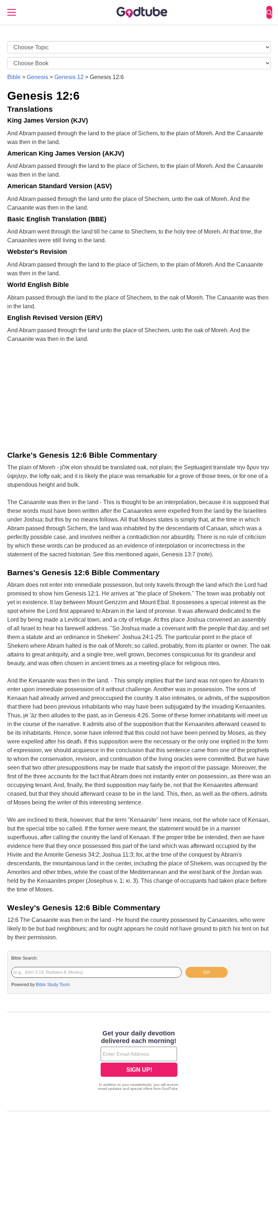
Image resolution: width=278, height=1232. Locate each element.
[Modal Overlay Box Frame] (139, 1061)
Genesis (37, 77)
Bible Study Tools (53, 984)
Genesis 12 (69, 77)
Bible (14, 77)
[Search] (269, 12)
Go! (206, 972)
